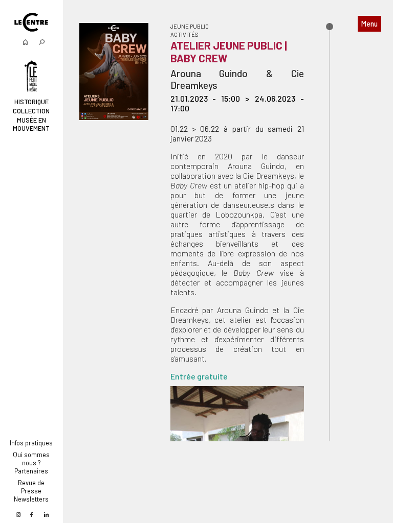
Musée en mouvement (31, 124)
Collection (31, 111)
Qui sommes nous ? (31, 458)
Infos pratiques (31, 443)
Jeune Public (189, 26)
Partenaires (31, 471)
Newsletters (31, 499)
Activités (184, 34)
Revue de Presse (31, 487)
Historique (31, 102)
